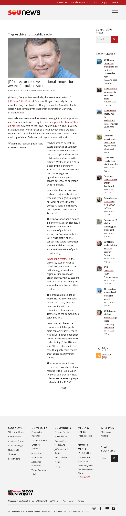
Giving (57, 466)
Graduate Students (36, 446)
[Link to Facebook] (100, 508)
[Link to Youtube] (107, 508)
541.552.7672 (41, 501)
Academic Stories (16, 441)
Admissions (37, 453)
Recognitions (48, 90)
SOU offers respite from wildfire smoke (111, 160)
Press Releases (35, 90)
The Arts (12, 454)
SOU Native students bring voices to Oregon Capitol (110, 248)
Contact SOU (24, 501)
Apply (71, 501)
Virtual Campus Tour (39, 472)
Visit (64, 501)
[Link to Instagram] (94, 508)
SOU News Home (16, 432)
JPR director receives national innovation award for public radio (41, 83)
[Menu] (113, 12)
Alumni (58, 462)
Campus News (14, 436)
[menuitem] (62, 2)
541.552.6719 (84, 477)
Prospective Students (37, 434)
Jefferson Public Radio (19, 101)
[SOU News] (24, 12)
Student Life (13, 450)
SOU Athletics (61, 436)
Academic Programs (36, 464)
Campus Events (62, 432)
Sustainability (61, 457)
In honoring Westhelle (58, 258)
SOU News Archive (106, 434)
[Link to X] (113, 508)
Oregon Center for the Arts (62, 443)
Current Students (39, 440)
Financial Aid (37, 457)
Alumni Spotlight (15, 445)
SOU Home (55, 501)
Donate (80, 501)
